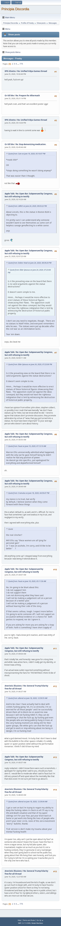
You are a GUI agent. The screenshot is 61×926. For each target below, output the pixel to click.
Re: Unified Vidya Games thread (32, 71)
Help (19, 920)
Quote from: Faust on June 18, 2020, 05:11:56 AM (27, 581)
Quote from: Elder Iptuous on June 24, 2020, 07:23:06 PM (30, 364)
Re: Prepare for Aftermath (28, 95)
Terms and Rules (29, 920)
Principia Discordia (15, 9)
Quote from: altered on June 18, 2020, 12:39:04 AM (27, 801)
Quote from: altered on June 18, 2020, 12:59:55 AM (27, 698)
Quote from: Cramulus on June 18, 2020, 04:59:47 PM (28, 493)
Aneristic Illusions (13, 685)
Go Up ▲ (40, 920)
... (18, 64)
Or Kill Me (9, 95)
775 (21, 64)
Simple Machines (37, 923)
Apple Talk (9, 193)
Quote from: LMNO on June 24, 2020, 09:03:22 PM (27, 206)
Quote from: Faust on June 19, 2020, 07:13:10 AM (27, 446)
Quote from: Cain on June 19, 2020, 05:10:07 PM (26, 153)
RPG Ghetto (10, 71)
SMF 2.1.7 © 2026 (24, 923)
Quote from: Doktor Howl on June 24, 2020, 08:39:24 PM (29, 263)
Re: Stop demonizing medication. (31, 144)
